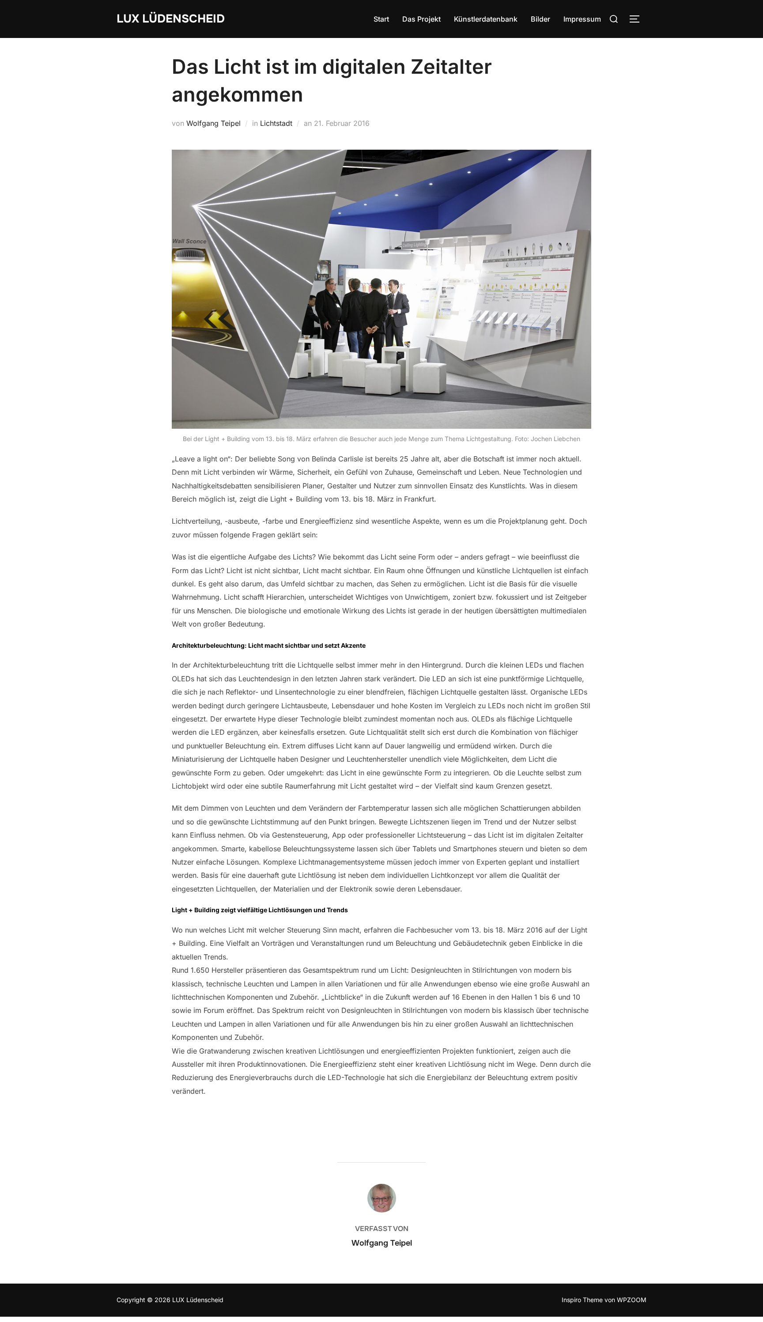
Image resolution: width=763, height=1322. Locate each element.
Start (381, 19)
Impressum (582, 19)
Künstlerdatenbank (485, 19)
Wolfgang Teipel (213, 123)
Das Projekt (421, 19)
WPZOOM (631, 1299)
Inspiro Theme (582, 1299)
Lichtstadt (276, 123)
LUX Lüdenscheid (171, 18)
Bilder (540, 19)
